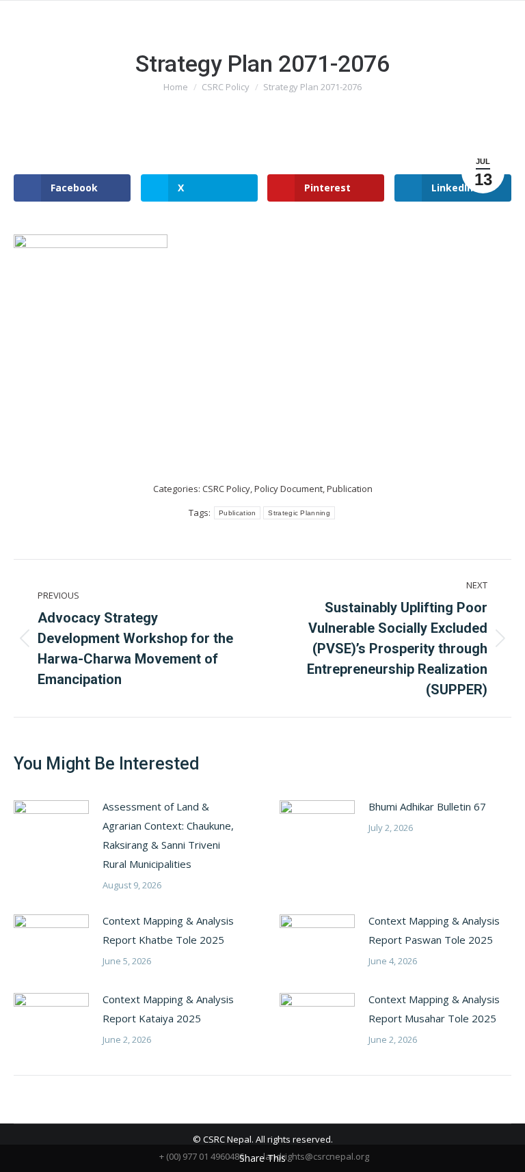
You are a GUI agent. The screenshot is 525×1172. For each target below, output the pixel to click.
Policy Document (288, 488)
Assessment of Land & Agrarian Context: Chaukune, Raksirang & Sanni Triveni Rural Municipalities (168, 835)
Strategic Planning (298, 513)
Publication (350, 488)
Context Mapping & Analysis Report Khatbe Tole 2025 (168, 930)
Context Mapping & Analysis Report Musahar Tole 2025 (434, 1008)
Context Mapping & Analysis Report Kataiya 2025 (168, 1008)
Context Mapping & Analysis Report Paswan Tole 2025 (434, 930)
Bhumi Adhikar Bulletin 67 (427, 806)
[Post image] (51, 827)
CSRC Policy (226, 488)
